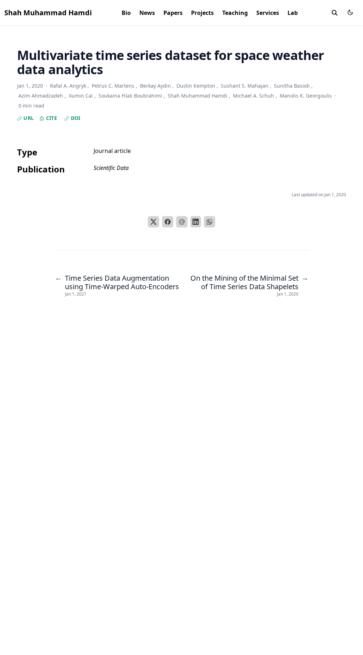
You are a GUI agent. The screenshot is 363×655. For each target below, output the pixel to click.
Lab (292, 13)
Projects (202, 13)
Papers (173, 13)
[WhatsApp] (209, 221)
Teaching (235, 13)
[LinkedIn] (195, 221)
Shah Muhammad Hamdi (48, 12)
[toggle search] (335, 13)
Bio (126, 13)
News (147, 13)
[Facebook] (167, 221)
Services (267, 13)
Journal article (112, 151)
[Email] (182, 221)
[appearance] (350, 12)
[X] (153, 221)
